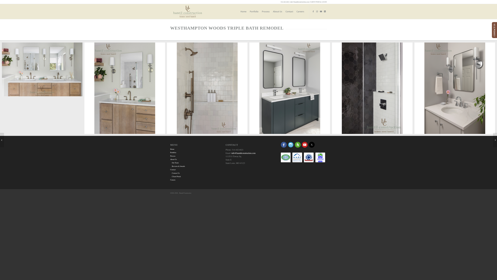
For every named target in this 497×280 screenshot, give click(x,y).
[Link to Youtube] (321, 11)
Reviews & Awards (178, 166)
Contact (173, 169)
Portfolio (173, 152)
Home (172, 149)
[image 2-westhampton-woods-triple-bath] (125, 89)
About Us (173, 159)
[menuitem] (243, 11)
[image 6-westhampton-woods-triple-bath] (455, 89)
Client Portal (176, 176)
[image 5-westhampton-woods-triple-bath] (373, 89)
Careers (172, 180)
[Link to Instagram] (317, 11)
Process (172, 156)
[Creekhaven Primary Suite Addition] (495, 140)
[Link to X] (325, 11)
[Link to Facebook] (313, 11)
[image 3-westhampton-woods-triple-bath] (208, 89)
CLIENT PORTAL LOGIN (318, 2)
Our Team (175, 163)
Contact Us (176, 173)
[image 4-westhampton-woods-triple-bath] (290, 89)
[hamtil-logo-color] (187, 11)
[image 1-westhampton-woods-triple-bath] (43, 70)
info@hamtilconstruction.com (299, 2)
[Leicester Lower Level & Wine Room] (2, 140)
